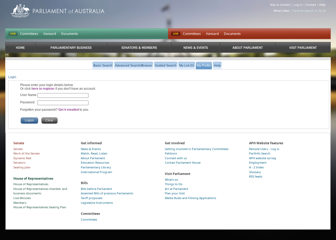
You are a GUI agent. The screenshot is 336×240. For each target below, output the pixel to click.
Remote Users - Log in (264, 149)
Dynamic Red (22, 158)
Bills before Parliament (96, 189)
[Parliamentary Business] (71, 47)
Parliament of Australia (57, 11)
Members (19, 203)
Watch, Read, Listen (94, 153)
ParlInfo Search (259, 153)
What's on (171, 180)
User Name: (28, 95)
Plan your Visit (175, 193)
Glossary (255, 172)
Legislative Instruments (97, 203)
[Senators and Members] (139, 47)
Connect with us (176, 158)
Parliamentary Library (96, 167)
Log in (298, 5)
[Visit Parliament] (303, 47)
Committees (29, 33)
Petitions (171, 153)
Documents (69, 33)
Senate (18, 149)
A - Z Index (256, 167)
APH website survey (262, 158)
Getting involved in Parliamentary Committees (196, 149)
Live (175, 34)
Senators (19, 162)
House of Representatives (30, 184)
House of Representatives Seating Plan (39, 207)
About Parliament (93, 158)
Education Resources (95, 162)
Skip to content (280, 5)
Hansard (49, 33)
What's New (281, 11)
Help (322, 5)
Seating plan (21, 167)
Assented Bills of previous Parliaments (107, 193)
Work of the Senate (26, 153)
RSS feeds (255, 176)
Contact (311, 5)
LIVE (13, 34)
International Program (96, 172)
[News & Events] (195, 47)
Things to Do (173, 184)
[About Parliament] (247, 47)
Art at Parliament (176, 189)
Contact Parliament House (183, 162)
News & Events (91, 149)
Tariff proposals (91, 198)
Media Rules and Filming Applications (190, 198)
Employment (257, 162)
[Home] (20, 47)
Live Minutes (22, 198)
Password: (27, 102)
